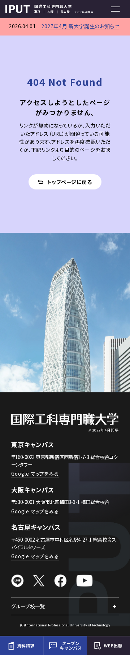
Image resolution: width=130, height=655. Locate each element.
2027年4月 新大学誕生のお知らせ (80, 26)
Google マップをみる (35, 473)
